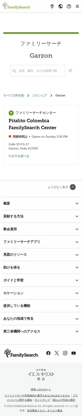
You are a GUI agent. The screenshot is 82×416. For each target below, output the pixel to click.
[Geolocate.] (70, 70)
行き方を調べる (19, 156)
